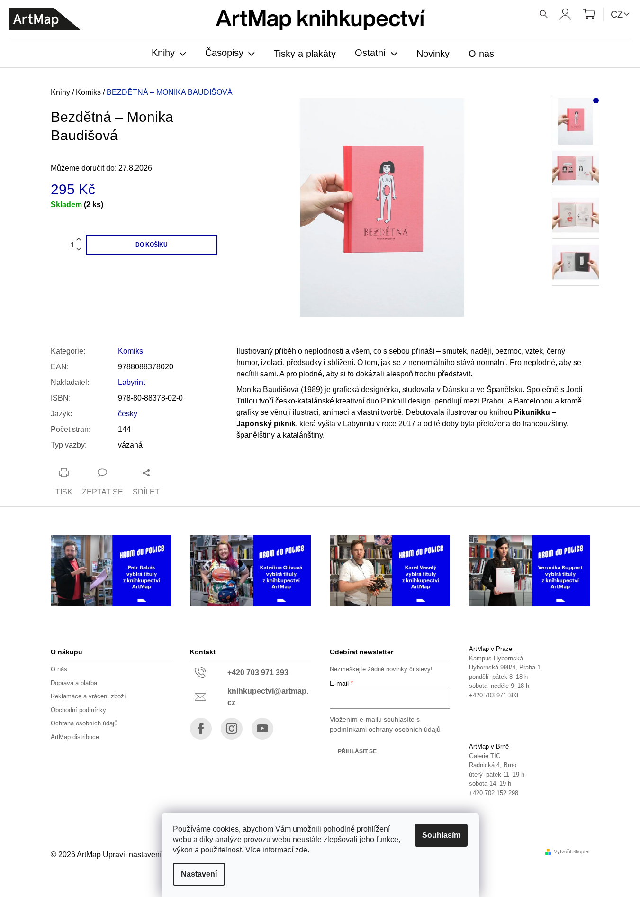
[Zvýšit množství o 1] (78, 240)
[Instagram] (232, 729)
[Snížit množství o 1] (78, 250)
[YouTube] (262, 729)
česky (127, 414)
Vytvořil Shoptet (572, 851)
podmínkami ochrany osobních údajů (385, 729)
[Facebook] (201, 729)
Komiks (130, 351)
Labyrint (131, 382)
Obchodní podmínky (78, 710)
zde (301, 850)
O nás (59, 669)
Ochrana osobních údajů (84, 723)
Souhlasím (441, 835)
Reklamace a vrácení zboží (88, 696)
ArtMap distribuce (75, 737)
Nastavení (199, 874)
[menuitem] (169, 53)
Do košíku (151, 244)
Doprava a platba (74, 682)
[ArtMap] (44, 19)
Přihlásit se (357, 751)
